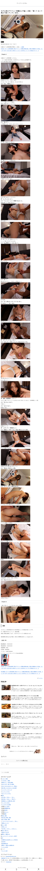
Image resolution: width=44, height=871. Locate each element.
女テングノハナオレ (6, 793)
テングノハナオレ (6, 791)
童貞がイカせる (5, 832)
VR (2, 838)
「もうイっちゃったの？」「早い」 (10, 821)
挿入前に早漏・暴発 (6, 817)
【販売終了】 (4, 858)
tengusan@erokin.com (11, 856)
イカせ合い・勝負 (6, 780)
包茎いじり (4, 826)
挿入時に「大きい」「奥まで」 (11, 44)
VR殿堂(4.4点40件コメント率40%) (10, 839)
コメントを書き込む (22, 760)
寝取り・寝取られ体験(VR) (8, 845)
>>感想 (22, 47)
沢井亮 (5, 810)
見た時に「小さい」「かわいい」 (9, 828)
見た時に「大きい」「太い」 (8, 797)
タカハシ (6, 812)
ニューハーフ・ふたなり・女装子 (9, 836)
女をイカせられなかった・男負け (9, 786)
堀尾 (5, 813)
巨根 (3, 41)
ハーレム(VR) (5, 847)
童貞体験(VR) (5, 843)
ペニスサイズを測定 (6, 804)
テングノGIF (5, 850)
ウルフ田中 (6, 806)
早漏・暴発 (4, 815)
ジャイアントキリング (7, 789)
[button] (42, 772)
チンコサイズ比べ (6, 802)
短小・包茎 (4, 825)
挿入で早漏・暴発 (6, 819)
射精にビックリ (5, 823)
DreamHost (8, 861)
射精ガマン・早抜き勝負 (7, 782)
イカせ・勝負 (5, 778)
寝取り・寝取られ (6, 834)
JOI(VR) (3, 841)
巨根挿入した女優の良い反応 (8, 801)
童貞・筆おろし (5, 830)
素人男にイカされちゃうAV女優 (9, 788)
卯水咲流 (3, 44)
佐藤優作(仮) (7, 808)
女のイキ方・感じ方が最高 (8, 784)
